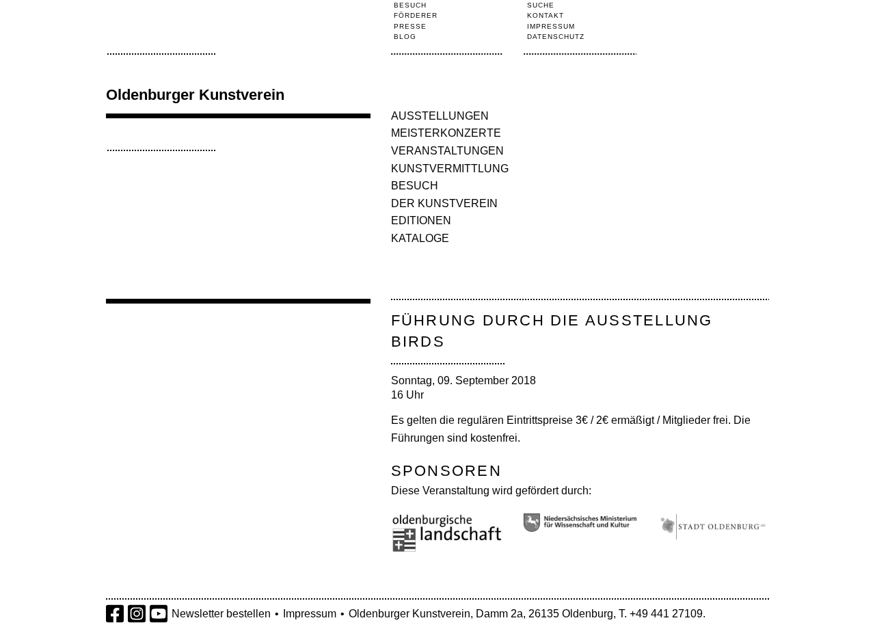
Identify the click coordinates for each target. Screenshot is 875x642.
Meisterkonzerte (446, 133)
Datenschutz (555, 36)
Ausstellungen (440, 116)
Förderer (416, 15)
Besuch (410, 5)
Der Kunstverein (444, 203)
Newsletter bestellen (221, 613)
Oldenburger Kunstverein (195, 94)
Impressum (551, 26)
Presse (410, 26)
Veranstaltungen (447, 151)
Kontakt (545, 15)
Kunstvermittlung (450, 168)
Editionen (421, 220)
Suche (540, 5)
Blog (405, 36)
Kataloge (420, 238)
